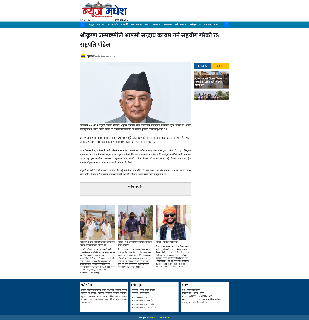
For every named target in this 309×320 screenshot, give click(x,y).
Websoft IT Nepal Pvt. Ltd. (160, 317)
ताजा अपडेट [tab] (202, 66)
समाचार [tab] (220, 66)
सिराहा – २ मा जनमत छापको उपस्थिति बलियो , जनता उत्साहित (135, 243)
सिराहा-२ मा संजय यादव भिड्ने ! (168, 242)
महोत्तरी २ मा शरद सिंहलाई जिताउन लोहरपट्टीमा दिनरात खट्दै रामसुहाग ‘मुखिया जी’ (208, 82)
